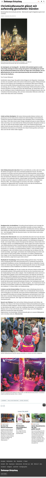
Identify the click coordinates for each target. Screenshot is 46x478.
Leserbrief (3, 400)
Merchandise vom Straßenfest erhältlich (21, 427)
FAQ (7, 464)
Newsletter (19, 461)
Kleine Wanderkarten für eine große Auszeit (38, 427)
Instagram (9, 466)
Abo (38, 1)
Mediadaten (10, 461)
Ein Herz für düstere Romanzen (7, 426)
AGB (32, 464)
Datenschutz (19, 464)
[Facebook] (4, 406)
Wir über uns (26, 464)
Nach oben (3, 473)
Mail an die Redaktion (13, 400)
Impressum (12, 464)
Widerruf (36, 464)
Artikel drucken (24, 400)
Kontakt (3, 464)
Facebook (3, 466)
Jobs (41, 464)
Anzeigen (3, 461)
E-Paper (26, 461)
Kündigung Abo (23, 466)
